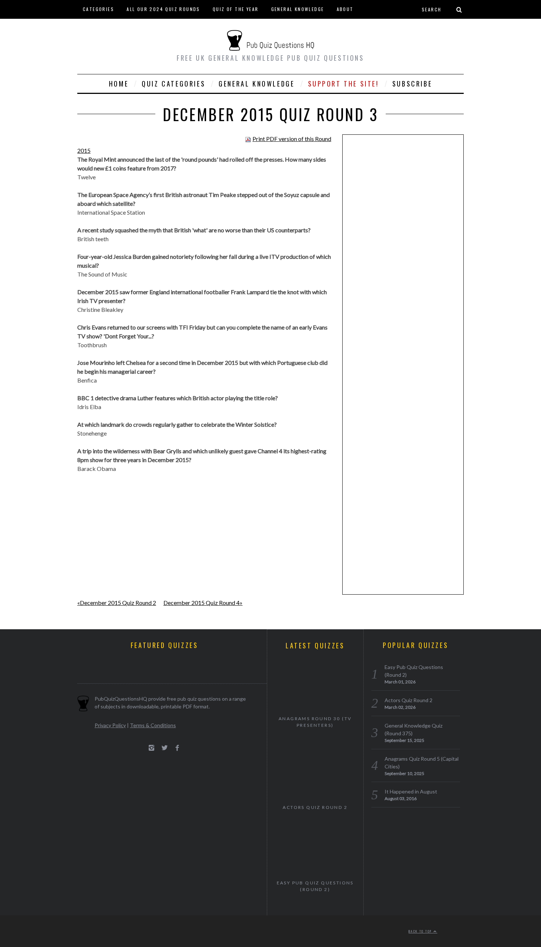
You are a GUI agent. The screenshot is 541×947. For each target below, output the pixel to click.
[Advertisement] (403, 254)
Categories (98, 9)
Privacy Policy (110, 725)
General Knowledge (297, 9)
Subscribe (412, 83)
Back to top (421, 931)
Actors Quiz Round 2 (315, 807)
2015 (84, 150)
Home (118, 83)
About (345, 9)
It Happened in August (411, 791)
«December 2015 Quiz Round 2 (116, 602)
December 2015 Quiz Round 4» (203, 602)
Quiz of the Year (235, 9)
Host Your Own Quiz (110, 27)
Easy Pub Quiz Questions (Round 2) (315, 886)
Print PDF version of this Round (291, 138)
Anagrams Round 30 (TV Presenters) (315, 722)
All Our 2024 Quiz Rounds (163, 9)
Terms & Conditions (153, 725)
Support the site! (343, 83)
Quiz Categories (173, 83)
